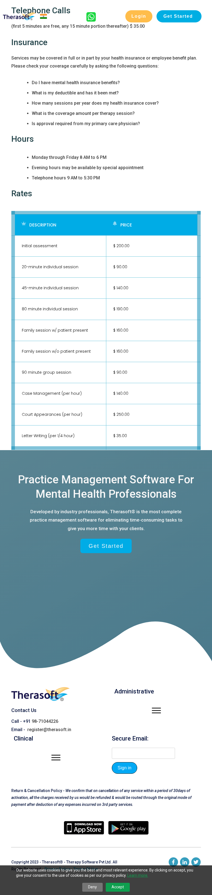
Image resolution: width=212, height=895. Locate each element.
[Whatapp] (91, 20)
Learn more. (137, 875)
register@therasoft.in (49, 729)
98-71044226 (45, 721)
